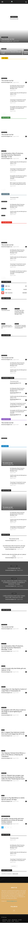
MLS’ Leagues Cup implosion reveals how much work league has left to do (13, 733)
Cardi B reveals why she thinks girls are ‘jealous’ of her (6, 326)
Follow (25, 289)
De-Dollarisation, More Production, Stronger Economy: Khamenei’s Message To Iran (17, 87)
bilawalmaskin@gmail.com (6, 82)
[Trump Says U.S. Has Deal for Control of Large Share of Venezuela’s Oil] (5, 101)
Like (26, 286)
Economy (3, 215)
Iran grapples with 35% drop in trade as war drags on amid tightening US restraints (18, 108)
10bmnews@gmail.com (12, 901)
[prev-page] (2, 113)
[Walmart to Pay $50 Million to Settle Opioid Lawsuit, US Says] (14, 790)
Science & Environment (6, 816)
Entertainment (4, 37)
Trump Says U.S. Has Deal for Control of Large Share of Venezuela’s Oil (20, 326)
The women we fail (14, 18)
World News (4, 707)
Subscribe (24, 292)
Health (3, 795)
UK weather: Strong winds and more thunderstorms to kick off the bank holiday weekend (12, 820)
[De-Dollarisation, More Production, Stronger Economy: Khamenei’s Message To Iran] (11, 49)
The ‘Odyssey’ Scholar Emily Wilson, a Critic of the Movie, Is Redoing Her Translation (13, 754)
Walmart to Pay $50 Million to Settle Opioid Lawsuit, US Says (12, 798)
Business (16, 323)
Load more (13, 866)
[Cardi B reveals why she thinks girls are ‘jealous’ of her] (5, 94)
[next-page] (4, 113)
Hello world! (15, 873)
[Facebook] (14, 910)
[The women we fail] (14, 32)
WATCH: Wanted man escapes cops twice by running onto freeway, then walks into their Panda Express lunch (12, 777)
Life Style (3, 750)
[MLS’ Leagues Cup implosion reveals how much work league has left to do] (5, 185)
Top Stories (4, 48)
